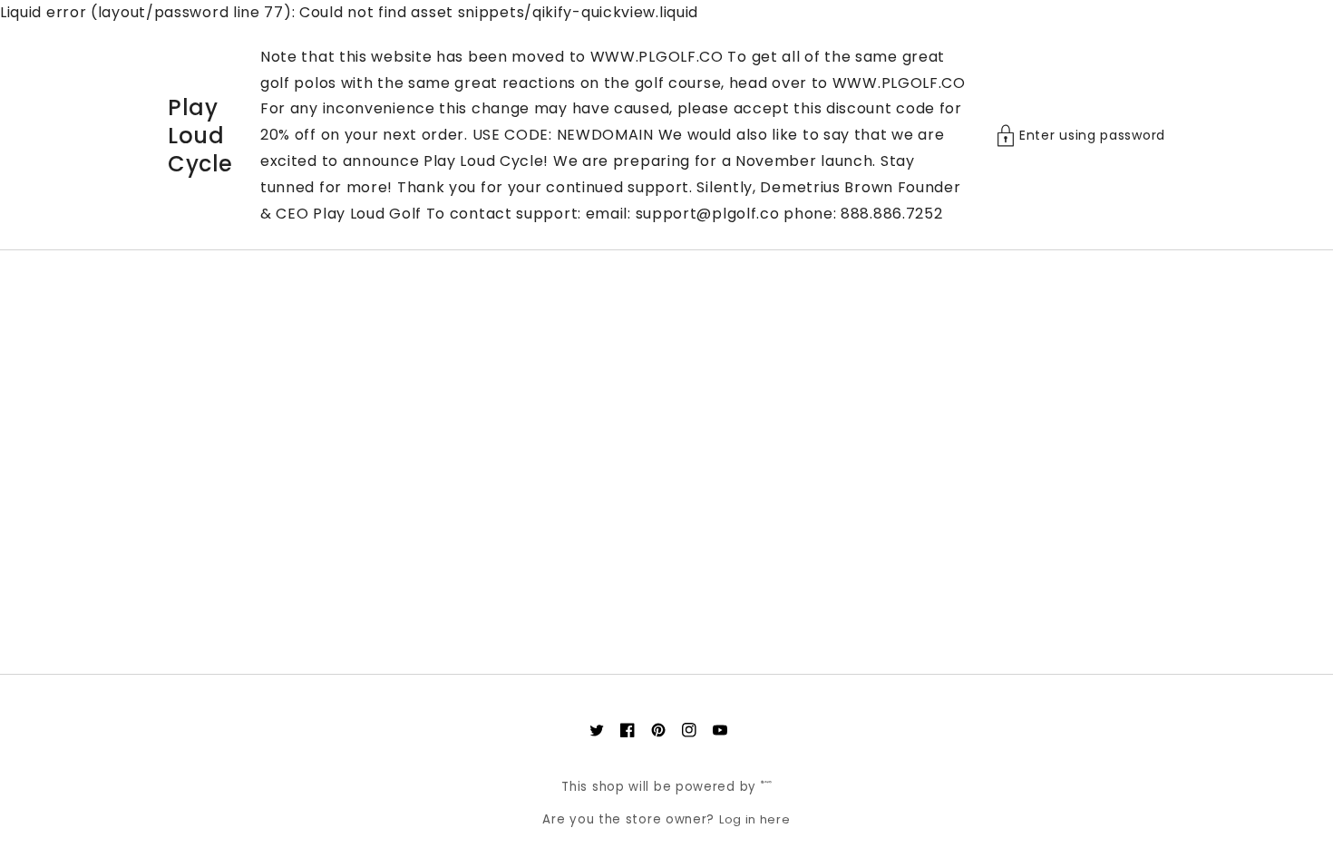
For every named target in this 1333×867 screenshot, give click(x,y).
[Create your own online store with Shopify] (766, 786)
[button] (1081, 135)
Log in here (755, 819)
